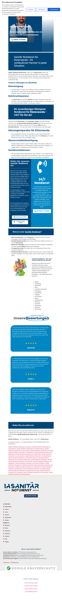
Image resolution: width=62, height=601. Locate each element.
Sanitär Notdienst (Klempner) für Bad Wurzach (38, 456)
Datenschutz (14, 562)
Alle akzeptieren (54, 9)
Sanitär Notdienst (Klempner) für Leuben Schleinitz (29, 463)
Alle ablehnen (41, 9)
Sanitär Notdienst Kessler (31, 586)
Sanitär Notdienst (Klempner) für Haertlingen (28, 454)
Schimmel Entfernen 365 (31, 583)
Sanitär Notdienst (33, 232)
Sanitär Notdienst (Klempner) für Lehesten (20, 461)
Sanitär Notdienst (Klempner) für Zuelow (41, 450)
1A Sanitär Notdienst (14, 442)
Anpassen (30, 9)
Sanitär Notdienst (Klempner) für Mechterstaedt (36, 468)
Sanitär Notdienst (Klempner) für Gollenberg (28, 466)
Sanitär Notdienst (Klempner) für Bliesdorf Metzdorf (23, 457)
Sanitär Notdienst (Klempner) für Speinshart (35, 472)
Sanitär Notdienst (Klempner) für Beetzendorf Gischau (23, 470)
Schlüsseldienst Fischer (31, 591)
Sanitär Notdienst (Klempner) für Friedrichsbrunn (30, 448)
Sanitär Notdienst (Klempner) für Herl (41, 459)
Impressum (6, 562)
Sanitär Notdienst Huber (31, 589)
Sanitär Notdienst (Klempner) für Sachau (19, 447)
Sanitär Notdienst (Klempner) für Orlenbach (20, 452)
